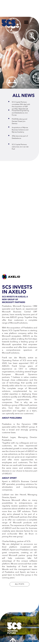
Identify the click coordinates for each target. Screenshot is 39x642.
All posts (19, 584)
